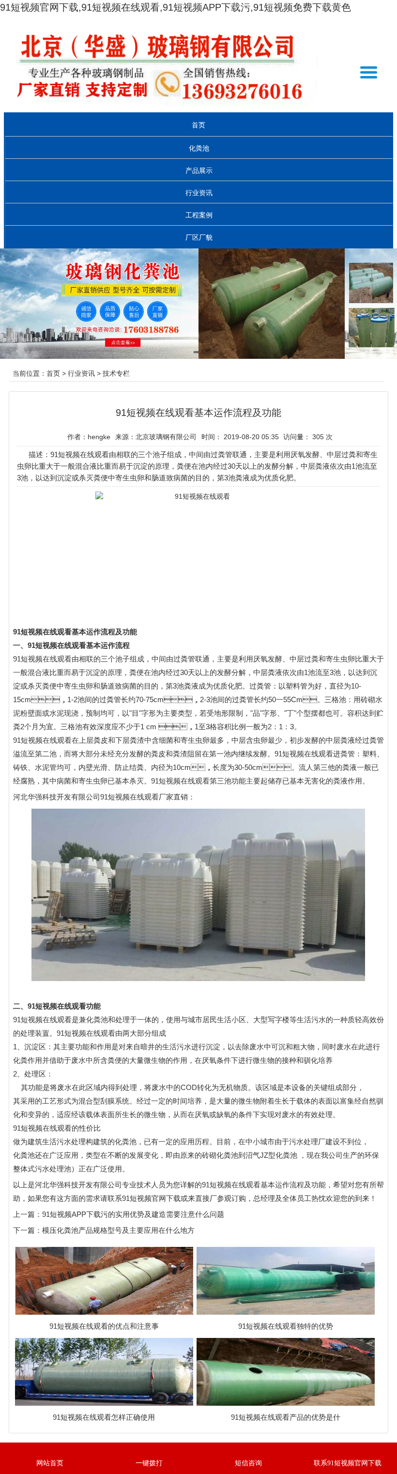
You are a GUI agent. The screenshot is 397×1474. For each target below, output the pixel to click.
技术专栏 (116, 373)
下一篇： (27, 1230)
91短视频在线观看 (42, 659)
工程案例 (199, 215)
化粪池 (199, 148)
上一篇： (27, 1214)
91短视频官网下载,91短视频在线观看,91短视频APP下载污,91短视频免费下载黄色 (175, 7)
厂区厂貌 (199, 237)
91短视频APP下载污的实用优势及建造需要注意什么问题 (133, 1214)
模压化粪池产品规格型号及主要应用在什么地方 (118, 1230)
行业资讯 (199, 193)
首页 (198, 125)
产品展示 (199, 170)
